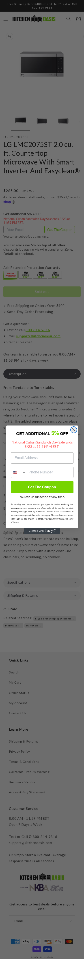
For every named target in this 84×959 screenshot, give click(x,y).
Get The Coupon (42, 487)
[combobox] (19, 472)
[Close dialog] (74, 430)
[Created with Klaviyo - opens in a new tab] (42, 531)
